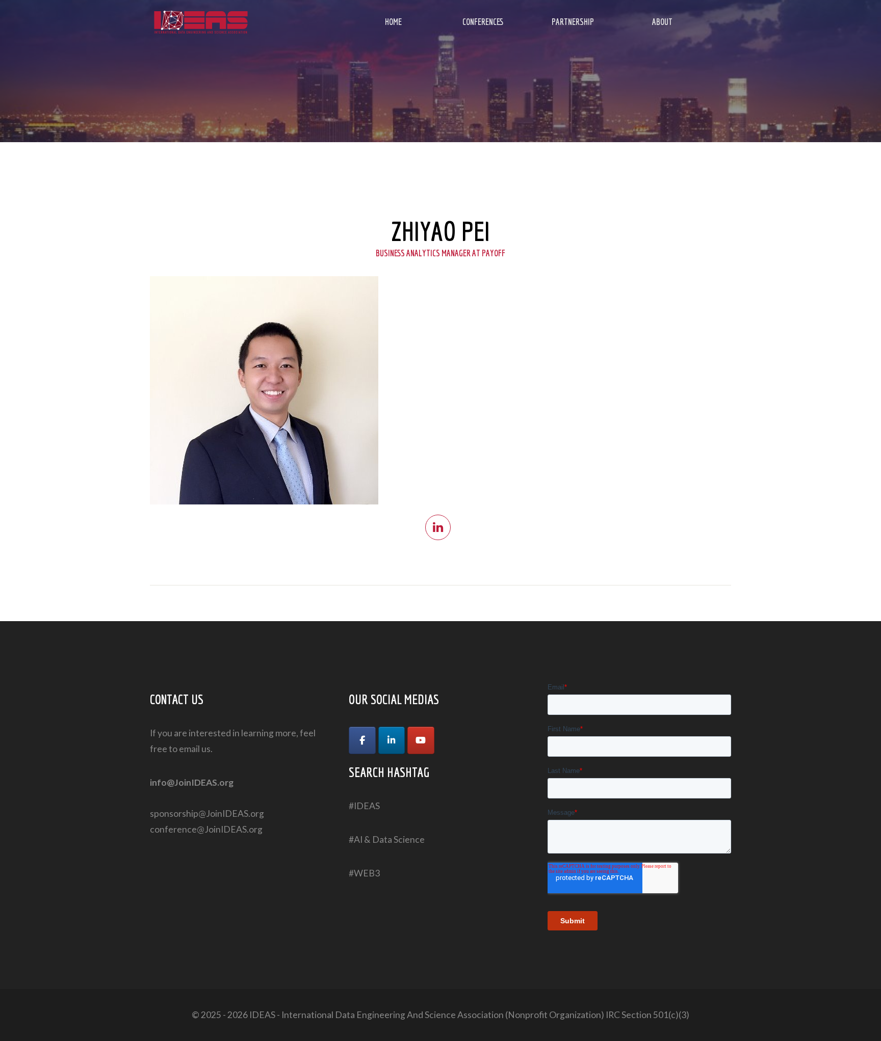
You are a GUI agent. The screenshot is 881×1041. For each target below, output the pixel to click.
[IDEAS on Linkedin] (391, 741)
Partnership (573, 21)
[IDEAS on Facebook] (362, 741)
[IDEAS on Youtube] (420, 741)
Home (393, 21)
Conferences (482, 21)
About (662, 21)
